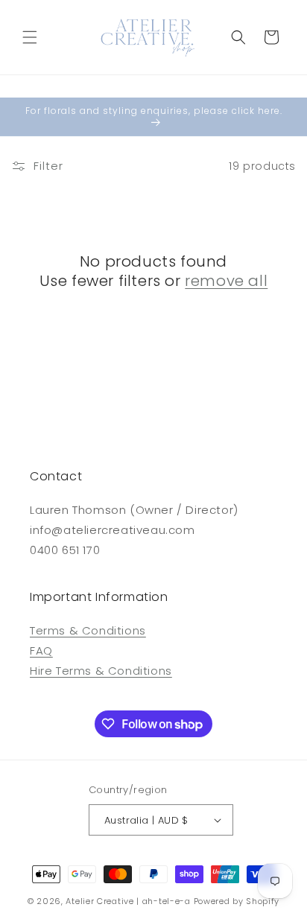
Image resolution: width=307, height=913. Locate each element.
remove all (226, 280)
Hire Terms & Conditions (101, 670)
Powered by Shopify (237, 901)
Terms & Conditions (88, 630)
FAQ (41, 650)
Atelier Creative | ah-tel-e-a (128, 901)
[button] (29, 37)
